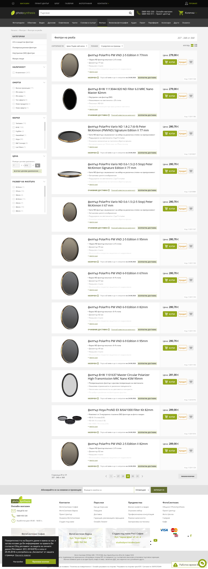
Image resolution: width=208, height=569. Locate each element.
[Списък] (192, 45)
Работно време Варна (191, 564)
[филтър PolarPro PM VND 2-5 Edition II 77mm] (70, 65)
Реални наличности (136, 518)
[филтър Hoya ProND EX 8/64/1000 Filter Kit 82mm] (70, 420)
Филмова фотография (118, 22)
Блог (57, 3)
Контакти (102, 3)
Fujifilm (20, 131)
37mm (20, 191)
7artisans (21, 123)
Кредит (182, 62)
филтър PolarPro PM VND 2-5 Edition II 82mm (118, 444)
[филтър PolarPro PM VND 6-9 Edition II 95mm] (70, 351)
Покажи (94, 46)
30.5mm (20, 187)
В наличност (23, 72)
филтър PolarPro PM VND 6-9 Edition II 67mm (118, 273)
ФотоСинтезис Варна (68, 510)
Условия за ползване (61, 566)
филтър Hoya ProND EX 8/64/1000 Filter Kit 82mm (120, 410)
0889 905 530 (22, 515)
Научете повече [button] (23, 555)
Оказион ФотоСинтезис (69, 518)
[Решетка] (196, 45)
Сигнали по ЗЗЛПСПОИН (152, 566)
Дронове (51, 22)
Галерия (69, 3)
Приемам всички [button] (40, 561)
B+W (19, 127)
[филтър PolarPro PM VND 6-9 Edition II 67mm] (70, 283)
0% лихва (20, 92)
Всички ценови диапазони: (26, 171)
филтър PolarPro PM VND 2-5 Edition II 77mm (118, 55)
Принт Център (65, 514)
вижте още (93, 72)
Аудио (134, 22)
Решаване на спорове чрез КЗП (129, 566)
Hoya (19, 139)
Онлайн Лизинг (100, 521)
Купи (172, 62)
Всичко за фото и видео (138, 507)
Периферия (153, 22)
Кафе (165, 521)
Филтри (102, 22)
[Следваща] (142, 476)
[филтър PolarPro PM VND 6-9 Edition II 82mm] (70, 317)
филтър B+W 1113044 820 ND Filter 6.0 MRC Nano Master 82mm (120, 91)
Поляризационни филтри (24, 47)
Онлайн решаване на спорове (104, 566)
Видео (42, 22)
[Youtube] (155, 541)
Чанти (74, 22)
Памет (142, 22)
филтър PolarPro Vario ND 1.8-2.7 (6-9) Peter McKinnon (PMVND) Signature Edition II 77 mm (118, 128)
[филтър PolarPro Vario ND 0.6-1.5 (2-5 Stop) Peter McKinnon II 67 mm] (70, 212)
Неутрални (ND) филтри (23, 53)
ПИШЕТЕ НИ (22, 510)
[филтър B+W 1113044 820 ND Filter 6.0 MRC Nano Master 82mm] (70, 99)
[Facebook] (191, 536)
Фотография (85, 3)
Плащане (98, 510)
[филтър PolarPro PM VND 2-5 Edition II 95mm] (70, 249)
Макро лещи (18, 58)
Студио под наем (66, 521)
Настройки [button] (18, 561)
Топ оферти (21, 100)
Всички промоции (24, 88)
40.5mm (20, 199)
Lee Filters (21, 147)
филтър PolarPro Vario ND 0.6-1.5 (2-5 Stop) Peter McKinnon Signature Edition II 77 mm (120, 166)
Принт (42, 3)
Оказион (186, 22)
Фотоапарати (18, 22)
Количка (189, 12)
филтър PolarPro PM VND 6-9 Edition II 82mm (118, 307)
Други (176, 22)
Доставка (98, 514)
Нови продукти (23, 104)
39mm (19, 195)
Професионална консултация (141, 514)
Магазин (24, 3)
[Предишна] (106, 476)
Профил (193, 3)
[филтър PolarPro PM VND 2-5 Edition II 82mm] (70, 454)
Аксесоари (166, 22)
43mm (19, 203)
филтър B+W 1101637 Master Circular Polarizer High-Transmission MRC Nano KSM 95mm (119, 376)
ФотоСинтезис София (68, 507)
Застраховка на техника (138, 521)
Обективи (31, 22)
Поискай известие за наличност (123, 115)
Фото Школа (168, 514)
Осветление (64, 22)
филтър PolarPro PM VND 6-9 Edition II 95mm (118, 341)
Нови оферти (22, 108)
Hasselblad (21, 135)
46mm (20, 207)
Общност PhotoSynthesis (174, 507)
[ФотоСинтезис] (23, 13)
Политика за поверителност (80, 566)
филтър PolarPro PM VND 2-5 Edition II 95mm (118, 239)
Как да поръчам (101, 507)
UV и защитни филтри (22, 42)
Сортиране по (58, 46)
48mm (19, 211)
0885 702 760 (80, 542)
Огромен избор (135, 510)
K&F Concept (22, 143)
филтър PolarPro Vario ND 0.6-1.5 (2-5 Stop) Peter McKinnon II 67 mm (120, 203)
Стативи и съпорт (88, 22)
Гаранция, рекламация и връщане (109, 518)
